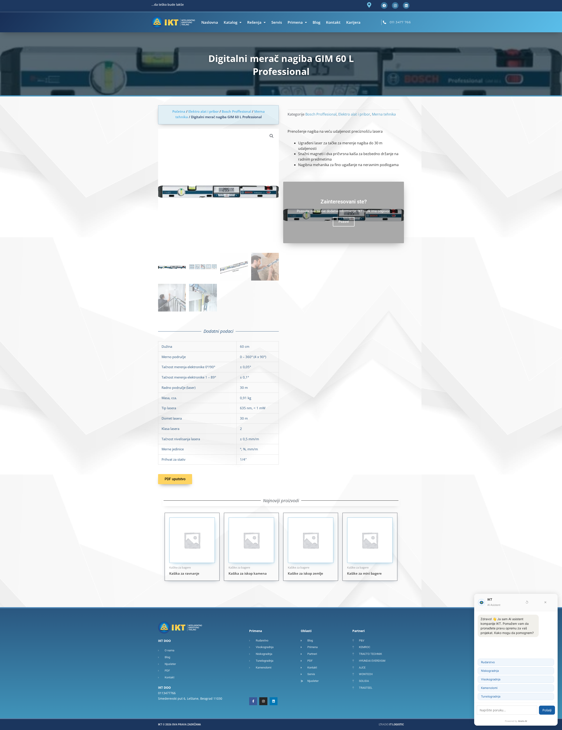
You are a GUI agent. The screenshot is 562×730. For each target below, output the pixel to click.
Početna (178, 111)
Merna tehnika (384, 114)
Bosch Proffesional (236, 111)
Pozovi (344, 222)
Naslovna (209, 22)
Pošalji (546, 710)
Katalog (230, 22)
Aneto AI (522, 721)
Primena (295, 22)
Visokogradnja (490, 679)
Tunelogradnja (490, 696)
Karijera (353, 22)
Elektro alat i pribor (203, 111)
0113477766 (167, 693)
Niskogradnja (490, 670)
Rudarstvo (488, 662)
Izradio (391, 724)
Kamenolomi (489, 688)
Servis (276, 22)
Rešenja (254, 22)
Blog (316, 22)
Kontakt (333, 22)
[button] (272, 136)
